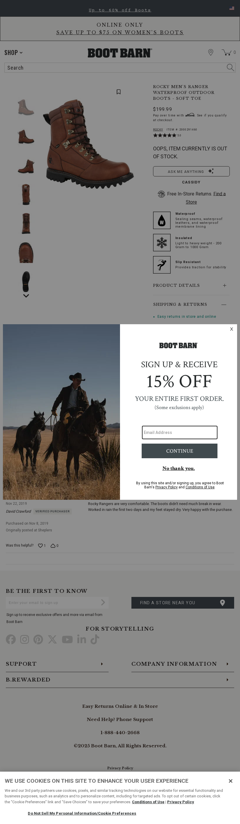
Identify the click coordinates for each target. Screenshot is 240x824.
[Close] (230, 781)
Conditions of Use (148, 802)
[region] (120, 798)
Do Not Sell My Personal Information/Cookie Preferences (82, 813)
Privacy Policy (180, 802)
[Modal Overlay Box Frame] (120, 412)
